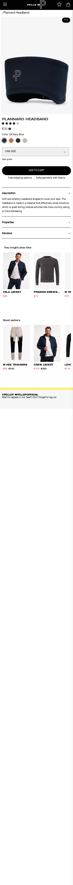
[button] (5, 4)
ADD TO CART (36, 170)
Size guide (7, 159)
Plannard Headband (16, 12)
